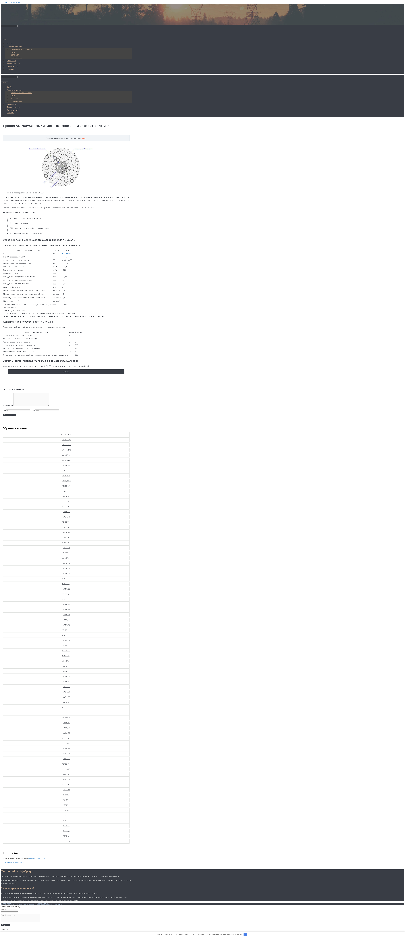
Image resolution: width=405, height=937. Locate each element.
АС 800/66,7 (66, 486)
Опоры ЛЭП (11, 61)
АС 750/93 (66, 496)
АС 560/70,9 (66, 537)
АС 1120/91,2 (66, 445)
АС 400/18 (66, 625)
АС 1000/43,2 (66, 460)
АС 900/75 (66, 465)
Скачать (66, 372)
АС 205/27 (66, 702)
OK (245, 934)
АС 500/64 (66, 563)
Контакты (10, 69)
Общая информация (14, 46)
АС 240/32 (66, 697)
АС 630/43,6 (66, 527)
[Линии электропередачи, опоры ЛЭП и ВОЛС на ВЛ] (24, 21)
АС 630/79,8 (66, 522)
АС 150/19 (66, 759)
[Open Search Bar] (2, 36)
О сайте (10, 44)
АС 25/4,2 (66, 831)
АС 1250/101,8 (66, 434)
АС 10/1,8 (66, 841)
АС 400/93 (66, 604)
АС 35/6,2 (66, 826)
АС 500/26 (66, 573)
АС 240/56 (66, 687)
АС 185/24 (66, 733)
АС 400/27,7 (66, 635)
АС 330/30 (66, 646)
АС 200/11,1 (66, 712)
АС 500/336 (66, 553)
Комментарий (8, 406)
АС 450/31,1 (66, 599)
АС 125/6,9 (66, 769)
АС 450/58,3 (66, 594)
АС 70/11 (66, 805)
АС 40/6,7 (66, 820)
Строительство (16, 58)
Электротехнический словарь (21, 49)
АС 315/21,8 (66, 656)
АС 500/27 (66, 568)
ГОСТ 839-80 (66, 254)
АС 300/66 (66, 671)
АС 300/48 (66, 676)
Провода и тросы (13, 64)
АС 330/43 (66, 640)
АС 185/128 (66, 718)
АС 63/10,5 (66, 810)
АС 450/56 (66, 589)
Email (33, 410)
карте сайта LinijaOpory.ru (37, 858)
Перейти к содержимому (10, 2)
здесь (83, 138)
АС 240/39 (66, 692)
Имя (4, 410)
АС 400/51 (66, 615)
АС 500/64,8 (66, 579)
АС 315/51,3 (66, 651)
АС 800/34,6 (66, 491)
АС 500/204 (66, 558)
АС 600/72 (66, 532)
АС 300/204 (66, 661)
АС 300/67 (66, 666)
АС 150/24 (66, 754)
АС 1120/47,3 (66, 450)
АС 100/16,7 (66, 784)
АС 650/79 (66, 517)
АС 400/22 (66, 620)
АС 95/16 (66, 795)
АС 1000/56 (66, 455)
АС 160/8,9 (66, 743)
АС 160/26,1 (66, 738)
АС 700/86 (66, 512)
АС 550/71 (66, 548)
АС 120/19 (66, 779)
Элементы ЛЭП (12, 67)
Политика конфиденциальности (14, 862)
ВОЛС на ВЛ (15, 55)
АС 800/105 (66, 476)
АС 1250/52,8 (66, 440)
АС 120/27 (66, 774)
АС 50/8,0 (66, 815)
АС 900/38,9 (66, 470)
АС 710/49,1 (66, 506)
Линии (13, 52)
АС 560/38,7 (66, 543)
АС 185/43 (66, 723)
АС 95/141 (66, 790)
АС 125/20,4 (66, 764)
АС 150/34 (66, 748)
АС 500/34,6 (66, 584)
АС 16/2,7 (66, 836)
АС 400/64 (66, 609)
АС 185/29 (66, 728)
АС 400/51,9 (66, 630)
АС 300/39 (66, 681)
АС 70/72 (66, 800)
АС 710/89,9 (66, 501)
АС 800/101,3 (66, 481)
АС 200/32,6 (66, 707)
